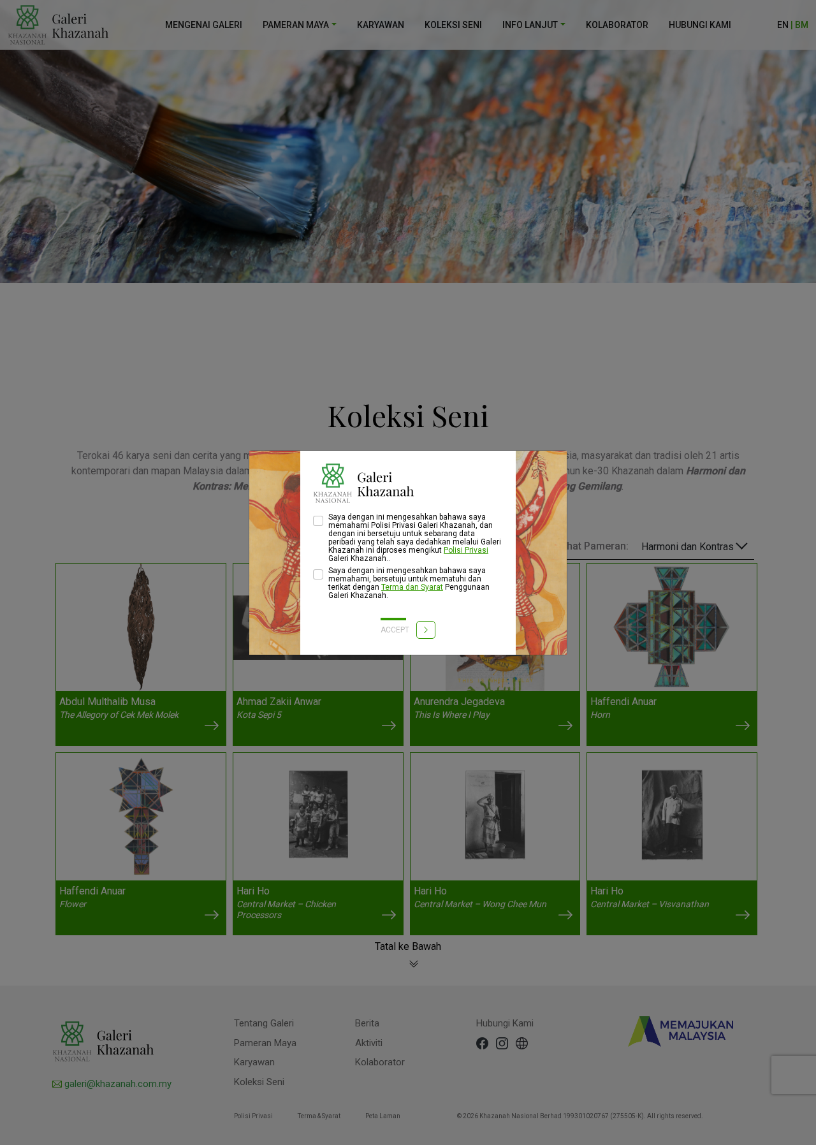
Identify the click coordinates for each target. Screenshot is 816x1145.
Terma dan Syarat (412, 587)
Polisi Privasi (466, 550)
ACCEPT (396, 629)
